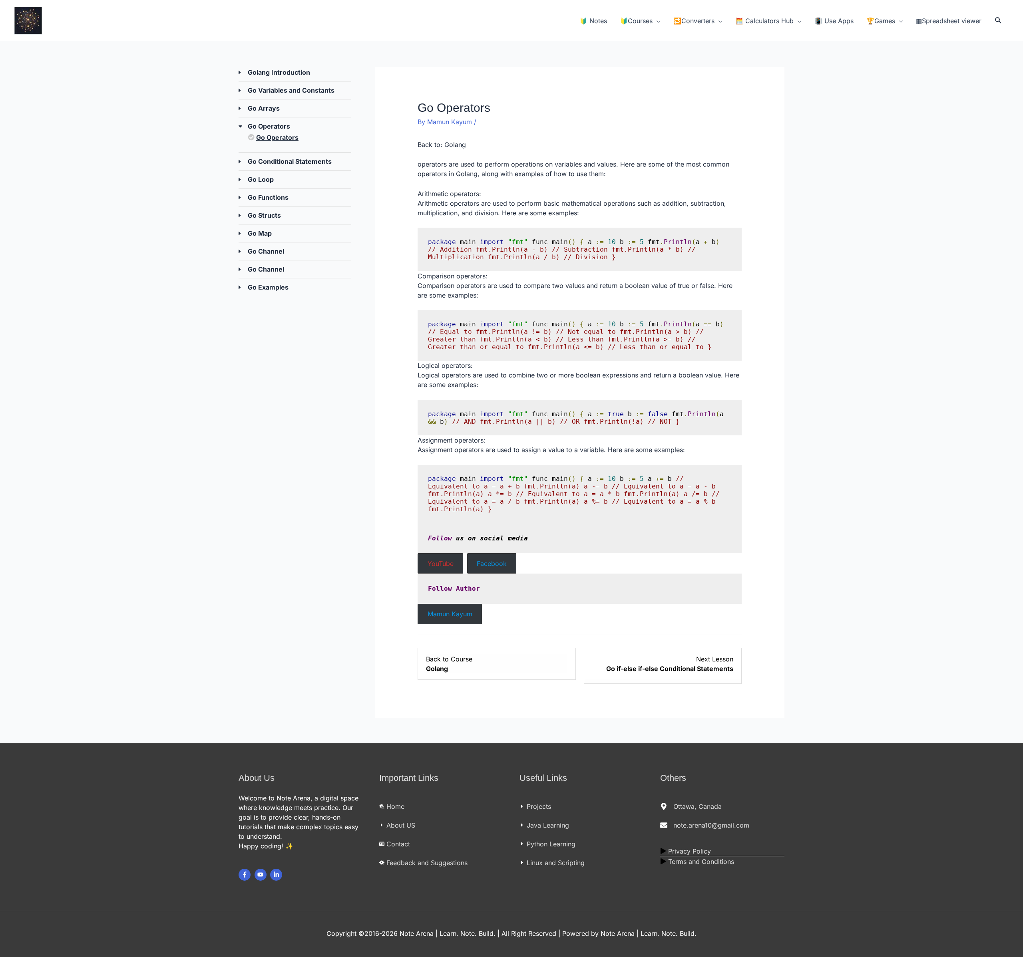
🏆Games (880, 21)
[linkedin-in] (277, 875)
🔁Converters (694, 21)
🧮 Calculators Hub (764, 21)
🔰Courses (636, 21)
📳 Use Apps (834, 21)
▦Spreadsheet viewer (948, 21)
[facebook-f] (246, 875)
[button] (998, 20)
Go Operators (277, 137)
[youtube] (262, 875)
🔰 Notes (593, 21)
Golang (455, 145)
